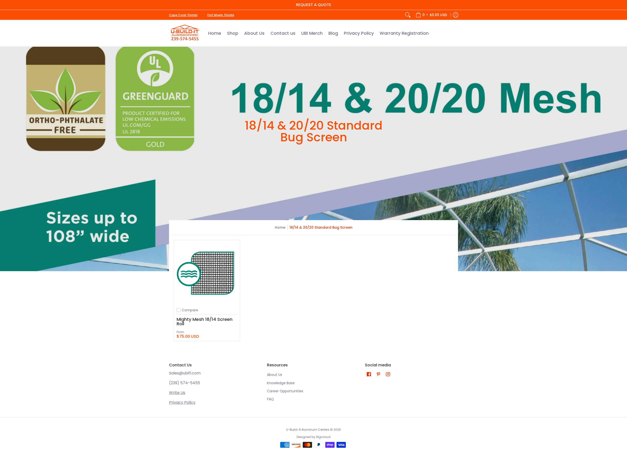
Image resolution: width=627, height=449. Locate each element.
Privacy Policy (182, 402)
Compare (190, 310)
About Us (274, 374)
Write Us (177, 392)
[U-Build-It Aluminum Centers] (185, 33)
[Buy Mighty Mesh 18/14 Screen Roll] (207, 273)
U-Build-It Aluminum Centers (307, 429)
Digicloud (323, 437)
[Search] (408, 15)
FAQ (270, 399)
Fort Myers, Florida (220, 15)
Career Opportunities (285, 391)
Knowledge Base (281, 383)
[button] (368, 374)
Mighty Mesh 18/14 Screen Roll (204, 321)
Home (280, 227)
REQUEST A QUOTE (313, 5)
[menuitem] (431, 15)
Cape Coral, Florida (183, 15)
